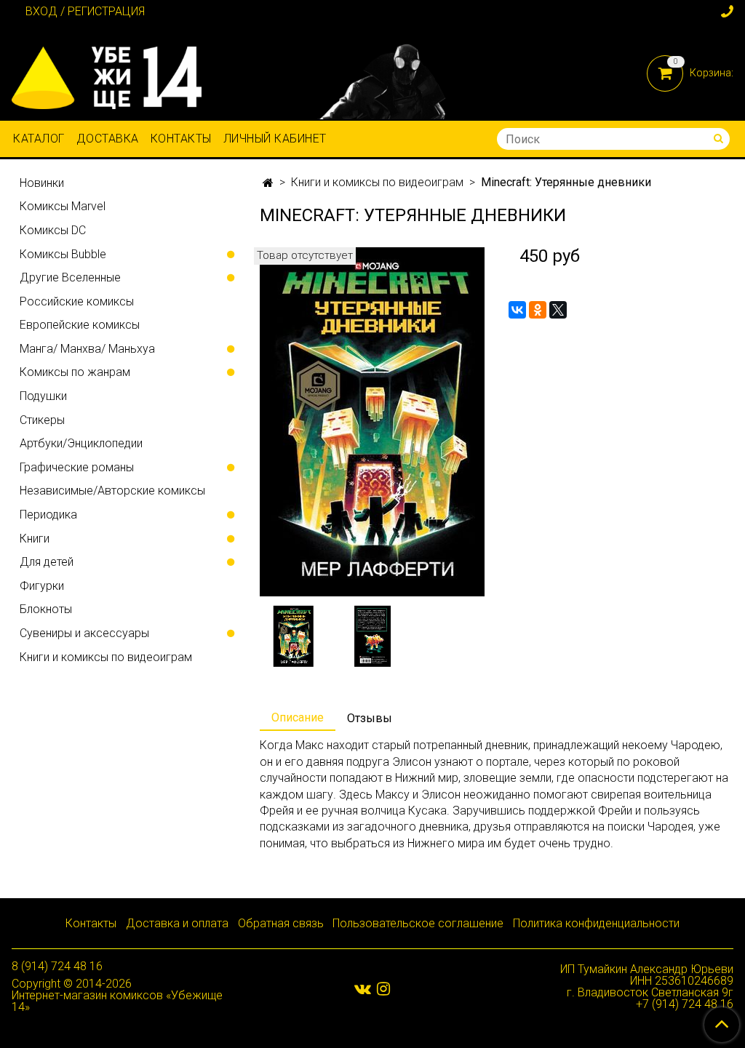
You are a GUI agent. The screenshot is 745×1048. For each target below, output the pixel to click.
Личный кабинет (275, 138)
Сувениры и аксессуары (84, 633)
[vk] (362, 988)
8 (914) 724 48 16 (57, 966)
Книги (34, 538)
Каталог (39, 138)
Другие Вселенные (70, 277)
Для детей (46, 562)
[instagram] (383, 988)
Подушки (43, 396)
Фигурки (42, 586)
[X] (558, 310)
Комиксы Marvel (62, 206)
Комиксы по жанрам (75, 372)
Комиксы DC (53, 230)
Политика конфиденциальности (596, 923)
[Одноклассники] (537, 310)
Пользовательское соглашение (417, 923)
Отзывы (369, 718)
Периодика (48, 514)
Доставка (107, 138)
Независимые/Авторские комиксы (112, 490)
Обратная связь (281, 923)
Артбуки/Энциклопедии (81, 443)
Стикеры (42, 420)
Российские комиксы (77, 301)
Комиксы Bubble (63, 254)
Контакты (181, 138)
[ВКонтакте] (517, 310)
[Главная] (268, 183)
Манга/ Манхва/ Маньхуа (87, 349)
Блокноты (46, 609)
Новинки (42, 183)
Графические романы (77, 467)
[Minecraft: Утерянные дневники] (372, 421)
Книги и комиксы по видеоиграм (377, 182)
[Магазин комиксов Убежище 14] (107, 74)
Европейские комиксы (80, 325)
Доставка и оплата (177, 923)
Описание (297, 717)
